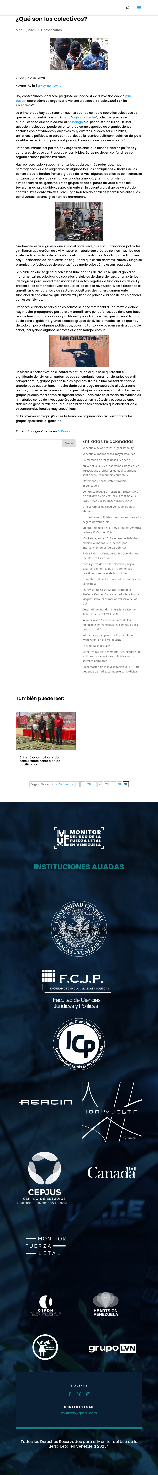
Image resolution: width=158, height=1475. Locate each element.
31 (119, 784)
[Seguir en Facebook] (70, 1394)
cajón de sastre (84, 117)
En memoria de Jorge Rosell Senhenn (106, 460)
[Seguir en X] (79, 1394)
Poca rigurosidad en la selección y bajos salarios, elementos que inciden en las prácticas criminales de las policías (108, 568)
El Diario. (64, 431)
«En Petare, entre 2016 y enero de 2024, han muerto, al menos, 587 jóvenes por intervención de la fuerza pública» (110, 542)
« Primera (62, 784)
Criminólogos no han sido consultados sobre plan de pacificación (39, 760)
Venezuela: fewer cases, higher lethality (108, 448)
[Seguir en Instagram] (88, 1394)
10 (83, 784)
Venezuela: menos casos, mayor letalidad (108, 454)
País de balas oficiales (96, 646)
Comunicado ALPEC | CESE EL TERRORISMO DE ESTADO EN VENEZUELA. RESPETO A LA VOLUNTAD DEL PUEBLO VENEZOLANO (110, 496)
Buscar (69, 443)
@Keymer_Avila (49, 86)
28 (100, 784)
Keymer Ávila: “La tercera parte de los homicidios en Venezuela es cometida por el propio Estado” (110, 624)
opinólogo (75, 122)
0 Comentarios (50, 30)
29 (107, 784)
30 (113, 784)
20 (89, 784)
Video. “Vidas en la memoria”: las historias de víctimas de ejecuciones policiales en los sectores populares (111, 656)
